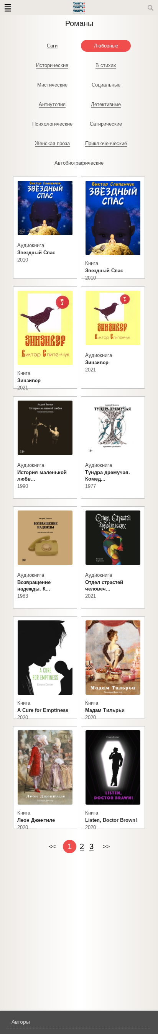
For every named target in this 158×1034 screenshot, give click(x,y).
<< (52, 846)
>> (106, 846)
